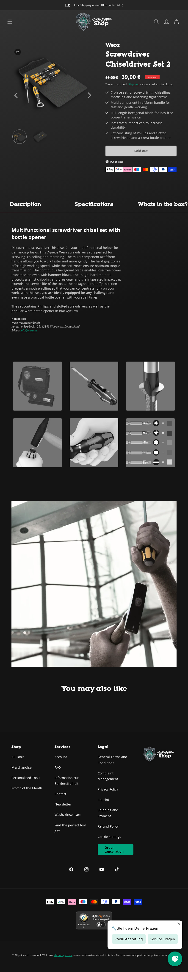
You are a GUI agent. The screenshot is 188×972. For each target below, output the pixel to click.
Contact (60, 794)
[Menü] (109, 914)
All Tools (17, 757)
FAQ (58, 767)
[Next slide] (89, 95)
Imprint (103, 799)
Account (61, 757)
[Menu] (10, 22)
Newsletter (63, 804)
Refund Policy (108, 826)
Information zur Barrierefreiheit (67, 781)
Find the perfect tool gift (70, 828)
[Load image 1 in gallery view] (19, 137)
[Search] (156, 22)
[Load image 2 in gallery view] (40, 137)
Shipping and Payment (108, 813)
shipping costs (63, 955)
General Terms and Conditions (112, 760)
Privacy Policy (108, 789)
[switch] (101, 924)
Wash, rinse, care (68, 814)
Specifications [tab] (94, 204)
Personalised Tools (25, 778)
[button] (176, 22)
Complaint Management (108, 776)
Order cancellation (114, 849)
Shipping (133, 84)
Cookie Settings (109, 836)
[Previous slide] (16, 95)
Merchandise (21, 767)
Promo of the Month (26, 788)
